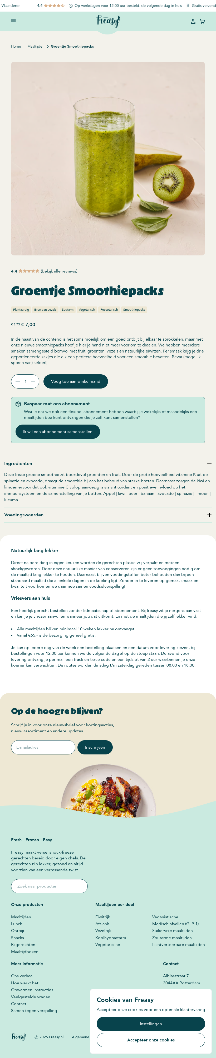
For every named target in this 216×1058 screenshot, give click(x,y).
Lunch (16, 924)
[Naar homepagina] (108, 21)
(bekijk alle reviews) (59, 271)
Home (16, 46)
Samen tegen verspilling (34, 1011)
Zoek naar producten (37, 886)
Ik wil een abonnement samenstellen (57, 432)
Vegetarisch (87, 310)
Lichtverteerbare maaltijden (178, 945)
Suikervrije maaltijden (172, 931)
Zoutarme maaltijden (172, 938)
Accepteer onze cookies (151, 1040)
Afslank (102, 924)
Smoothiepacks (134, 310)
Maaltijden (36, 46)
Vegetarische (107, 945)
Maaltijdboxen (24, 952)
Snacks (17, 938)
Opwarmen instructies (32, 990)
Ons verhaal (22, 976)
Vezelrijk (103, 931)
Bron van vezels (45, 310)
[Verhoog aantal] (35, 381)
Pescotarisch (109, 310)
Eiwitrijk (102, 917)
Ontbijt (17, 931)
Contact (18, 1004)
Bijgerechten (23, 945)
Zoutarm (67, 310)
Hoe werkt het (24, 983)
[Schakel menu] (13, 20)
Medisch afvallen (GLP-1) (175, 924)
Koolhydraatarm (110, 938)
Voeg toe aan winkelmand (75, 381)
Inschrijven (95, 747)
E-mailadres (27, 747)
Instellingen (151, 1024)
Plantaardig (21, 310)
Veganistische (165, 917)
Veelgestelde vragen (30, 997)
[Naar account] (193, 21)
